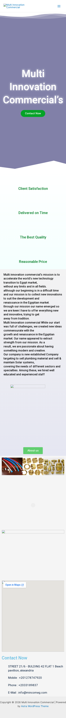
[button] (5, 466)
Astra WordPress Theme (35, 706)
